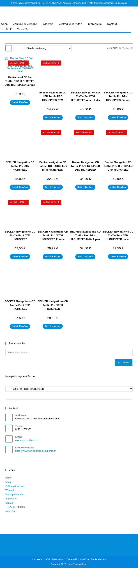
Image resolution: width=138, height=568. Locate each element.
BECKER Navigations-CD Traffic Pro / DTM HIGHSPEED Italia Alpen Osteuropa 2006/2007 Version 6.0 (85, 239)
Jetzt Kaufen (20, 102)
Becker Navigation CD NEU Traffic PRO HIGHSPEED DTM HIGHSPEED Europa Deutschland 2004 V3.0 (53, 100)
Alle (130, 48)
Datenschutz (58, 559)
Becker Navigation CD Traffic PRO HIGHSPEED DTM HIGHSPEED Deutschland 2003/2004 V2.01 (52, 170)
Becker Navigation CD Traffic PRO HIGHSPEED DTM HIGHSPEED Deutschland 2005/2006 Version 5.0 (118, 170)
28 (120, 48)
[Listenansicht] (16, 48)
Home (8, 477)
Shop (8, 482)
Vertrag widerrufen (70, 23)
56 (124, 48)
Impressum (95, 23)
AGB (47, 559)
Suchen (123, 362)
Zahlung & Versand (25, 23)
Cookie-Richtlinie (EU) (78, 559)
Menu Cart (23, 29)
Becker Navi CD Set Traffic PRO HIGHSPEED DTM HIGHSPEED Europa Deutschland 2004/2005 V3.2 (20, 85)
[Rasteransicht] (8, 48)
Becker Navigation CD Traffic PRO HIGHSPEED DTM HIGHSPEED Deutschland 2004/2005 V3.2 (85, 170)
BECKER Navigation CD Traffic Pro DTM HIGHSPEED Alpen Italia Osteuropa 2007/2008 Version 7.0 (85, 100)
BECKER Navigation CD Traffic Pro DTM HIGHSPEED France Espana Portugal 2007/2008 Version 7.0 (118, 100)
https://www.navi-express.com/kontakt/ (35, 450)
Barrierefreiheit (98, 559)
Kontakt (112, 23)
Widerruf (48, 23)
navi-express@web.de (26, 440)
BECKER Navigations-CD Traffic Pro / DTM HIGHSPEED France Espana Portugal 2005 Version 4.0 (53, 239)
